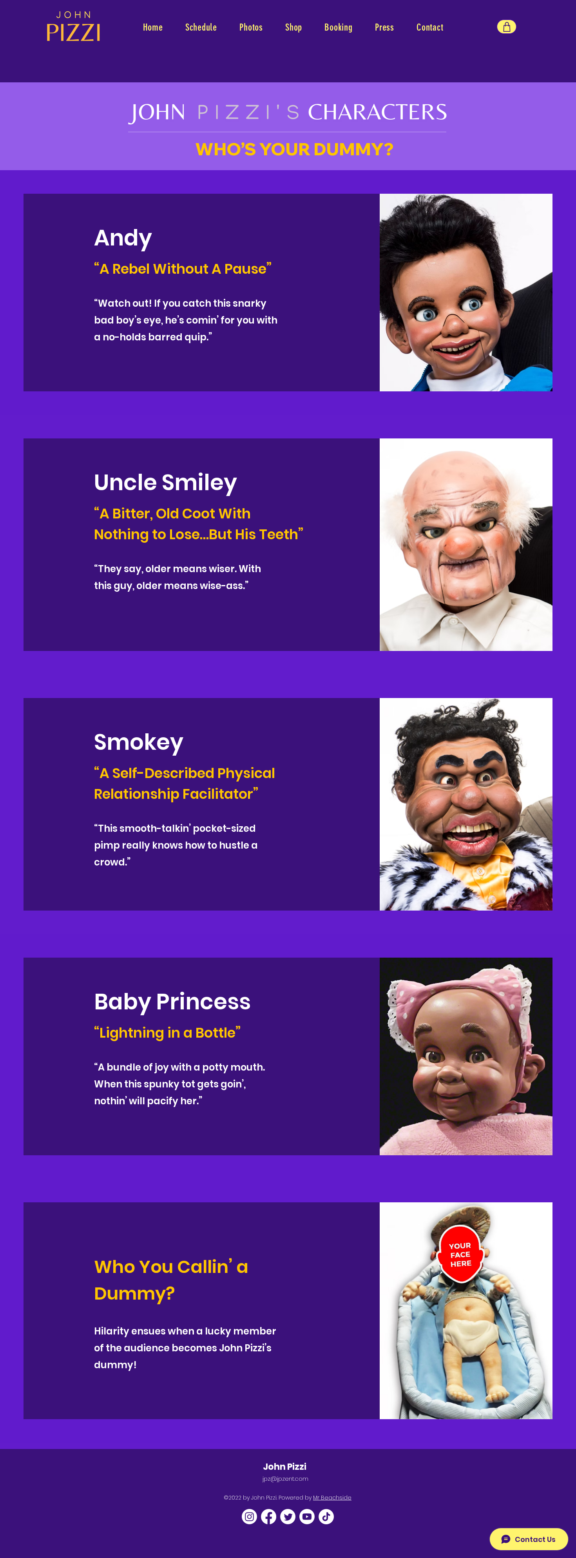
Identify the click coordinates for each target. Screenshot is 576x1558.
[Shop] (506, 27)
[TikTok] (326, 1516)
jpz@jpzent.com (285, 1478)
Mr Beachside (332, 1498)
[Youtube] (307, 1516)
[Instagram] (249, 1516)
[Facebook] (268, 1516)
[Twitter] (287, 1516)
